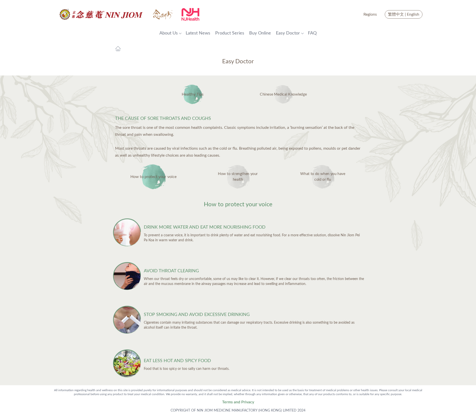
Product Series (229, 33)
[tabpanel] (238, 292)
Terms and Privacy (238, 402)
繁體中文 (396, 14)
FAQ (312, 33)
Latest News (198, 33)
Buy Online (260, 33)
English (413, 14)
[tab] (153, 177)
